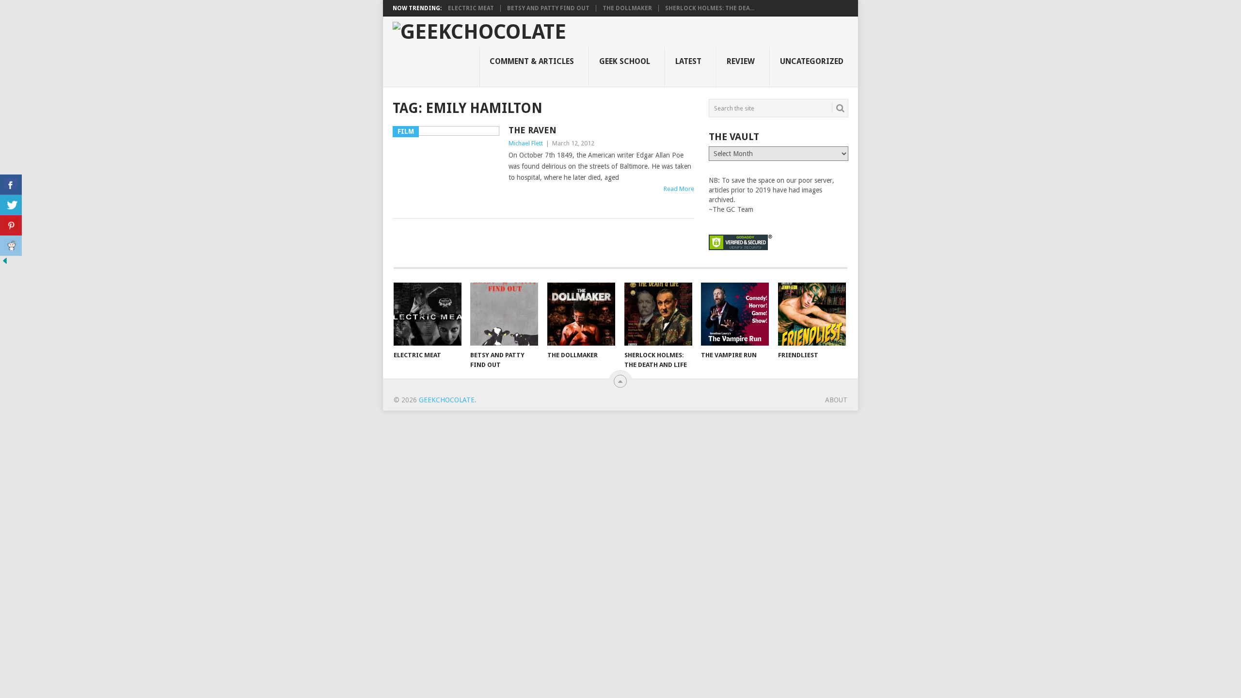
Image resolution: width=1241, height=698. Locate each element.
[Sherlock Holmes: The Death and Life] (658, 314)
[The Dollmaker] (581, 314)
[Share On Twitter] (11, 205)
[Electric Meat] (427, 314)
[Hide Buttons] (5, 263)
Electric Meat (471, 8)
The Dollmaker (627, 8)
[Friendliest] (812, 314)
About (836, 400)
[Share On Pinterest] (11, 225)
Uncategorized (811, 61)
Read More (679, 188)
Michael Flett (526, 143)
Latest (688, 61)
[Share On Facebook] (11, 184)
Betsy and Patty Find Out (548, 8)
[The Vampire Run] (735, 314)
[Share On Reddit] (11, 246)
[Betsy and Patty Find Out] (504, 314)
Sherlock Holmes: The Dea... (709, 8)
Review (741, 61)
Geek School (624, 61)
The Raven (533, 130)
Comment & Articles (532, 61)
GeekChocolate (447, 400)
